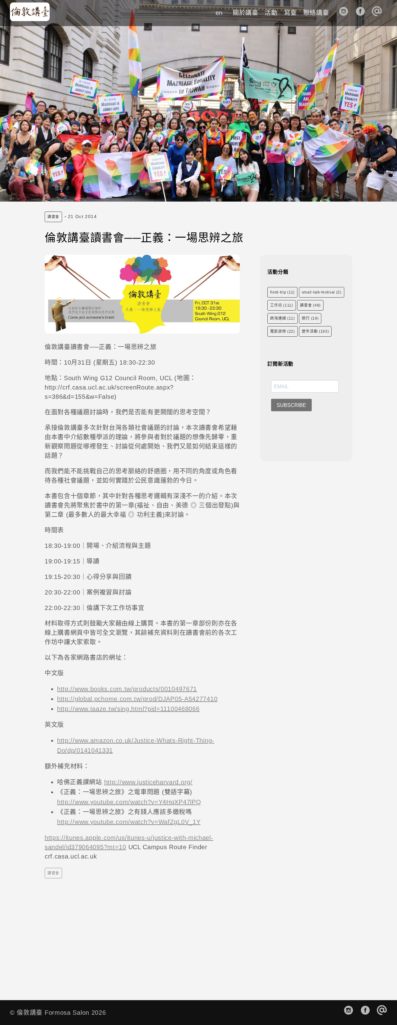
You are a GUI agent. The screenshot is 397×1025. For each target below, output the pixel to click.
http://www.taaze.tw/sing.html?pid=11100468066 (128, 708)
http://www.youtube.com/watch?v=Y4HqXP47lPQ (129, 802)
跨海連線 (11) (282, 318)
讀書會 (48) (310, 305)
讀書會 (53, 217)
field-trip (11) (282, 292)
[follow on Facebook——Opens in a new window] (362, 13)
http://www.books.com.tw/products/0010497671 (127, 689)
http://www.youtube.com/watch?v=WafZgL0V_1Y (128, 821)
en (219, 12)
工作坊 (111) (281, 305)
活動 (271, 12)
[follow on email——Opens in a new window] (379, 13)
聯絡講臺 (316, 12)
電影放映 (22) (282, 331)
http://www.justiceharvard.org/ (148, 782)
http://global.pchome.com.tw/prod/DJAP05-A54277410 (137, 698)
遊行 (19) (310, 318)
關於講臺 (245, 12)
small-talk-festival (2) (321, 292)
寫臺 (290, 12)
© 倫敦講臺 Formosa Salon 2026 (58, 1012)
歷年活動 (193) (315, 331)
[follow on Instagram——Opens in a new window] (346, 13)
